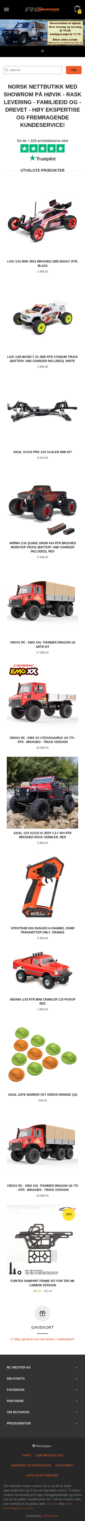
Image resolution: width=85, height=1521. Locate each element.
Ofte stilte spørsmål (42, 1475)
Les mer (52, 1503)
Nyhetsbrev (64, 1465)
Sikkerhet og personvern (31, 1465)
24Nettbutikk (50, 1516)
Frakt (26, 1455)
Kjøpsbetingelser (49, 1455)
